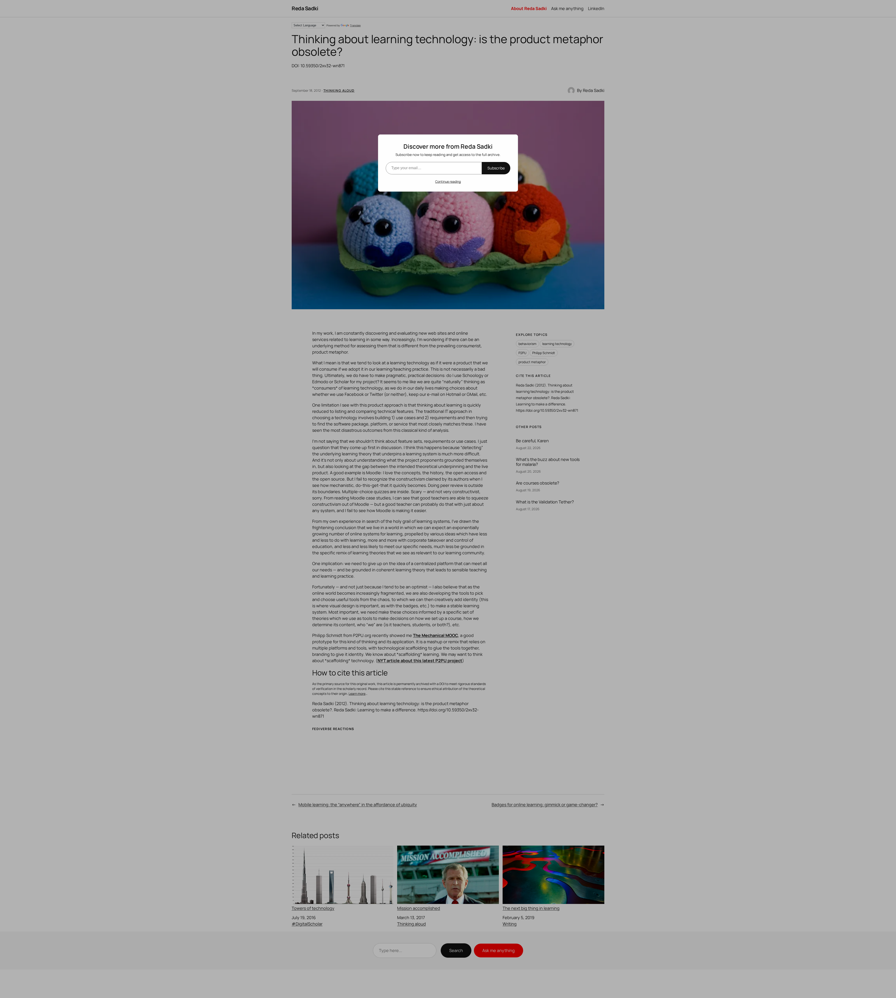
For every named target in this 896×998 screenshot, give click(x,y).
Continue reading (448, 181)
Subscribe (496, 168)
